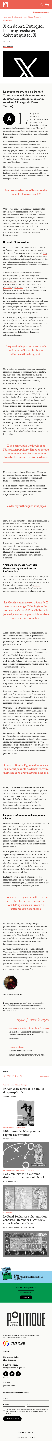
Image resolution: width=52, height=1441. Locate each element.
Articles (6, 1383)
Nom (29, 1404)
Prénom (6, 1404)
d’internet (19, 287)
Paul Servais (8, 46)
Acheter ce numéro (26, 1292)
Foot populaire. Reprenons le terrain (28, 1277)
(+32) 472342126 (10, 1365)
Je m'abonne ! (9, 1385)
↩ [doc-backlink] (41, 1005)
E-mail (6, 1398)
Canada (15, 672)
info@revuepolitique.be (14, 1368)
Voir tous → (44, 1076)
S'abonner (26, 1297)
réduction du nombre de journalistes (30, 716)
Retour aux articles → (41, 12)
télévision (7, 287)
